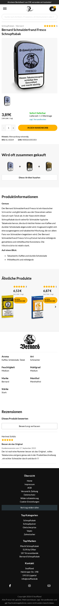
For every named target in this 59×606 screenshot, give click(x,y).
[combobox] (29, 17)
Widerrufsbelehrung (29, 498)
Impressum (30, 484)
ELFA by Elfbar (29, 549)
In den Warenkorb (37, 128)
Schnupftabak (8, 26)
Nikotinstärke (8, 245)
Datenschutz (29, 494)
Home (29, 480)
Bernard (20, 26)
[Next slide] (55, 307)
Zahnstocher (29, 534)
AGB (29, 487)
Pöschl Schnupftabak (29, 546)
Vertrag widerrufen (29, 507)
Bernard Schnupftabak (29, 556)
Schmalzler (7, 212)
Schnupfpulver (29, 524)
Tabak (16, 215)
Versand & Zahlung (29, 491)
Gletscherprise (29, 527)
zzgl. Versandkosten (38, 119)
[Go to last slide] (4, 307)
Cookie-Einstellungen (29, 501)
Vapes (29, 531)
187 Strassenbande (29, 553)
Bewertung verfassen (29, 426)
